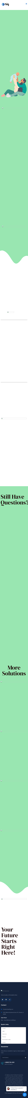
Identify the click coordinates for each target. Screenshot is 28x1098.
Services (4, 1036)
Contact (4, 1028)
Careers (4, 1042)
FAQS (3, 1031)
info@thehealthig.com (8, 1009)
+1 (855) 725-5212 (9, 1062)
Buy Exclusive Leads (6, 1039)
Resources (4, 1034)
